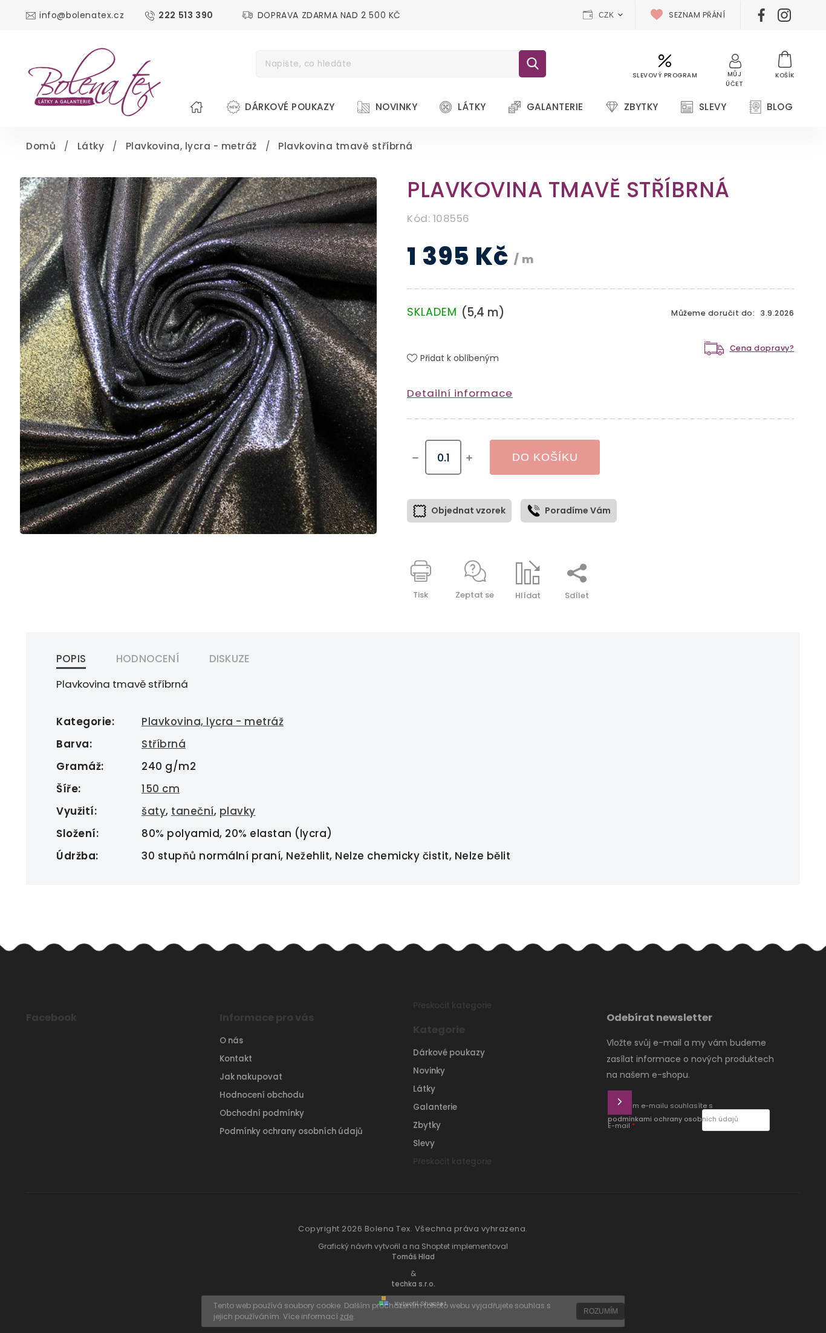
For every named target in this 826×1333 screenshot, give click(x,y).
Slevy (424, 1143)
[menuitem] (196, 107)
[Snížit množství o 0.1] (415, 457)
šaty (153, 811)
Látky (424, 1089)
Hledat (532, 63)
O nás (231, 1040)
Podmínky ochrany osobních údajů (291, 1131)
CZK (606, 15)
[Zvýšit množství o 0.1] (469, 457)
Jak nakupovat (251, 1077)
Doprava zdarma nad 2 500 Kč (329, 15)
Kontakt (236, 1058)
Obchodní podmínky (262, 1113)
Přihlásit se (620, 1102)
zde (346, 1316)
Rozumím (601, 1311)
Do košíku (545, 457)
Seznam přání (697, 15)
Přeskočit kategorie (452, 1005)
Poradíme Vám (578, 510)
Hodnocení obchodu (262, 1095)
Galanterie (435, 1107)
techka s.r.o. (413, 1284)
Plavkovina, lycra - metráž (212, 721)
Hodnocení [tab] (147, 658)
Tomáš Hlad (413, 1257)
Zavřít (754, 616)
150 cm (160, 788)
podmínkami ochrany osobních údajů (673, 1119)
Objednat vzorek (468, 510)
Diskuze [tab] (229, 658)
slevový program (665, 75)
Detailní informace (460, 393)
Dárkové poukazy (449, 1052)
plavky (238, 811)
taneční (192, 811)
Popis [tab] (71, 658)
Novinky (429, 1071)
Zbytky (427, 1125)
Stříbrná (163, 744)
